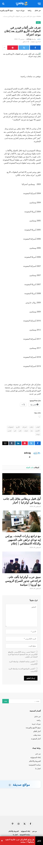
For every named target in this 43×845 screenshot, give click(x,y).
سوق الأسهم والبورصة (33, 727)
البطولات (10, 427)
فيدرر (9, 431)
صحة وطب (37, 735)
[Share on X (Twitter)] (24, 47)
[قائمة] (39, 3)
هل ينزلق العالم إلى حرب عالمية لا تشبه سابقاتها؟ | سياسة (19, 840)
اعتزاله (24, 427)
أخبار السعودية (36, 739)
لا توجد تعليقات (34, 42)
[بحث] (3, 3)
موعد (38, 434)
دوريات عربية (20, 10)
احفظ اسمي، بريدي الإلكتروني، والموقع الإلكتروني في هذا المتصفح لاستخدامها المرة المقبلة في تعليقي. (22, 654)
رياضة (29, 10)
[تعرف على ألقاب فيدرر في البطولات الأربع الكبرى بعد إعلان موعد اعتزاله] (21, 62)
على (20, 431)
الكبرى (37, 431)
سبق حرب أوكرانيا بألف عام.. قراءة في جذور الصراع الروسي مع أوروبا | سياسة (23, 580)
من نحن (38, 754)
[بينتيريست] (12, 47)
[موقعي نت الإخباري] (21, 4)
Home (39, 16)
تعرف (26, 431)
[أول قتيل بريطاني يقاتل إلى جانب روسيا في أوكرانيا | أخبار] (21, 484)
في (15, 431)
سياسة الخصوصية (35, 765)
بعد (32, 431)
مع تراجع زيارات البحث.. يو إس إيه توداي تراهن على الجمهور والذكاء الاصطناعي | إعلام (23, 539)
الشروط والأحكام (35, 761)
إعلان (31, 427)
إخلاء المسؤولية (35, 757)
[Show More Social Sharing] (4, 47)
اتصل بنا (38, 768)
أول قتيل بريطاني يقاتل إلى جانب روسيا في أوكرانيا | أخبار (22, 500)
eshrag (29, 39)
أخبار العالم (37, 731)
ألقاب (38, 427)
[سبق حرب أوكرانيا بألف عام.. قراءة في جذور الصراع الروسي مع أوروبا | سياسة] (21, 562)
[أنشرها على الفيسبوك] (35, 47)
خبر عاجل (38, 10)
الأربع (18, 427)
